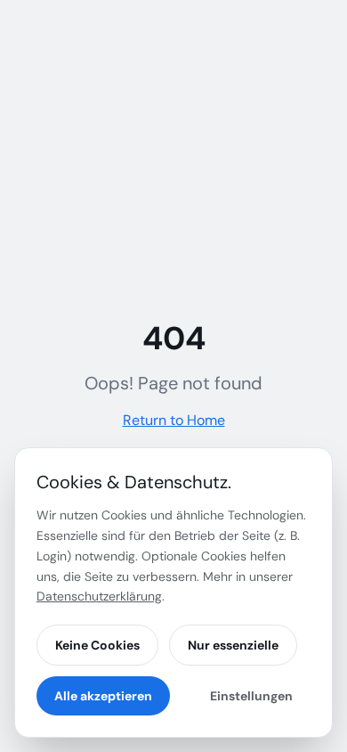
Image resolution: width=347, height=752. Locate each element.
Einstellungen (251, 696)
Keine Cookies (97, 645)
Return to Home (174, 420)
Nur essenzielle (233, 645)
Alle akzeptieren (103, 696)
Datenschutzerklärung (99, 596)
